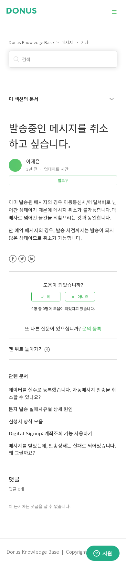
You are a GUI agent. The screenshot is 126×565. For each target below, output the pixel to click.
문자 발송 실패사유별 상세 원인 (41, 409)
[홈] (21, 11)
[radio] (45, 296)
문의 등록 (91, 328)
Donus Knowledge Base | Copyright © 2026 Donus (62, 551)
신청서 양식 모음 (26, 421)
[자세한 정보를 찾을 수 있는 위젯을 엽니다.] (103, 554)
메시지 (67, 42)
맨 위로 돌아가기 (26, 348)
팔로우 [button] (63, 180)
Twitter (22, 259)
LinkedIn (31, 259)
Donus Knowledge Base (31, 42)
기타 (85, 42)
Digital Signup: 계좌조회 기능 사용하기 (50, 433)
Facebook (13, 259)
